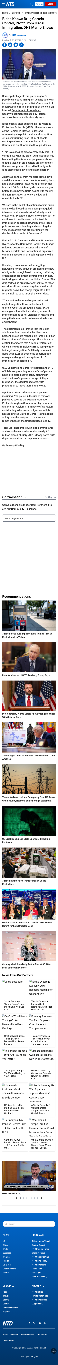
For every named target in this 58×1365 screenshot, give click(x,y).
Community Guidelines (23, 508)
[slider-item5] (31, 1198)
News (5, 13)
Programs (38, 1235)
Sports (6, 1273)
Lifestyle (8, 1286)
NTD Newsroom (19, 35)
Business (7, 1253)
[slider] (29, 1184)
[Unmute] (52, 1179)
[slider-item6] (34, 1198)
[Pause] (6, 1187)
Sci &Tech (7, 1265)
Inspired (6, 1312)
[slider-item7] (37, 1198)
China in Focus (38, 1253)
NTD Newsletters (39, 1300)
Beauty (6, 1300)
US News (16, 13)
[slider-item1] (20, 1198)
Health (6, 1261)
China (5, 1245)
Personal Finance (10, 1308)
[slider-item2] (23, 1198)
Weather (6, 1257)
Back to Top (54, 1351)
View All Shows (38, 1277)
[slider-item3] (26, 1198)
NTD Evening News (40, 1249)
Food (5, 1292)
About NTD (38, 1286)
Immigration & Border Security (41, 13)
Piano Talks (37, 1269)
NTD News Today (39, 1261)
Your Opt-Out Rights (29, 1356)
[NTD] (8, 1323)
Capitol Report (38, 1245)
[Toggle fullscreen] (46, 1187)
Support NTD (37, 1304)
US (4, 1241)
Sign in (39, 4)
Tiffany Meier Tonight (41, 1241)
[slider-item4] (29, 1198)
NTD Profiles (37, 1292)
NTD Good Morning (40, 1257)
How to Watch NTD (40, 1296)
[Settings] (51, 1187)
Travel (6, 1296)
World (5, 1249)
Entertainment (9, 1269)
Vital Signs (36, 1273)
